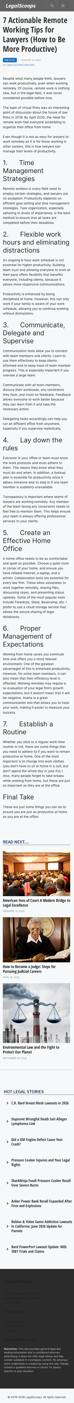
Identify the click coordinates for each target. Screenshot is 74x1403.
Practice (10, 60)
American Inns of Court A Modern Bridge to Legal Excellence (36, 903)
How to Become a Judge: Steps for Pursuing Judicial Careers (29, 969)
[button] (52, 5)
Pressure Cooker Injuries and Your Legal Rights (40, 1162)
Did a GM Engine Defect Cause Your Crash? (37, 1142)
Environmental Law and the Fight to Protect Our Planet (31, 1049)
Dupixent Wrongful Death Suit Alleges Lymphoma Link (39, 1121)
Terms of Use (13, 1326)
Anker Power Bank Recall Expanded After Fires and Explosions (41, 1203)
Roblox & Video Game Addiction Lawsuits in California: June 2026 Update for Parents (41, 1226)
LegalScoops (21, 5)
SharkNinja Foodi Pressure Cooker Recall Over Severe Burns (41, 1183)
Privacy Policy (14, 1321)
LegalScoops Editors (20, 65)
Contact (10, 1330)
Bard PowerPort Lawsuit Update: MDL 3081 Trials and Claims (39, 1249)
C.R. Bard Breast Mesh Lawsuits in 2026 (40, 1103)
